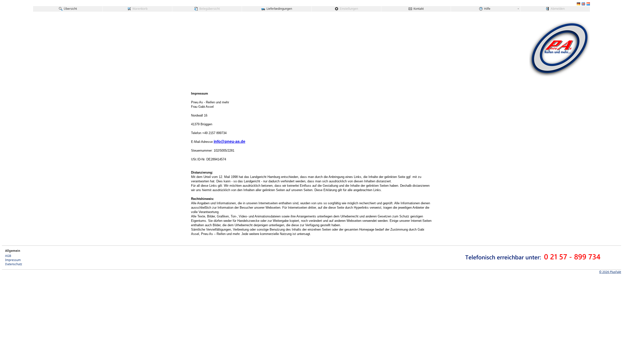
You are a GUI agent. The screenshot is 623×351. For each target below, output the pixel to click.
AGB (8, 256)
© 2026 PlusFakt (610, 272)
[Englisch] (583, 5)
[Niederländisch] (588, 5)
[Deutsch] (578, 5)
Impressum (13, 260)
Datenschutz (13, 264)
